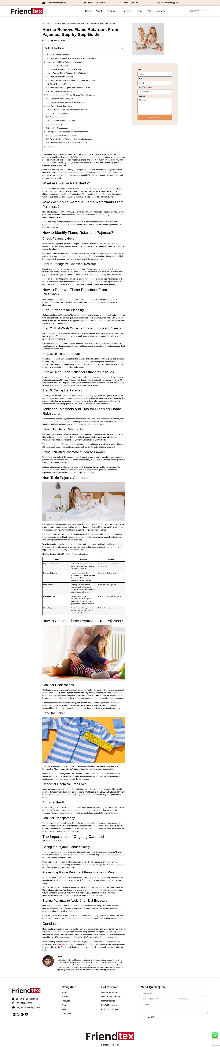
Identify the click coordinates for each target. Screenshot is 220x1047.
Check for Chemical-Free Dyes (62, 121)
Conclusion (51, 146)
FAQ (149, 11)
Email (140, 79)
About (99, 11)
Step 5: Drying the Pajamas (61, 91)
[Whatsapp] (18, 1014)
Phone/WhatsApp (145, 87)
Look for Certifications (59, 113)
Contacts (160, 11)
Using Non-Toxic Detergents (61, 99)
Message (141, 96)
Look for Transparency (59, 128)
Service (126, 11)
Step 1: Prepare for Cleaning (61, 77)
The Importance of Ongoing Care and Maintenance (67, 132)
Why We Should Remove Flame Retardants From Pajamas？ (71, 58)
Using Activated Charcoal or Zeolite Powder (68, 102)
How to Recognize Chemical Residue (65, 69)
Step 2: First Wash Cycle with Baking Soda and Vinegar (72, 80)
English (196, 11)
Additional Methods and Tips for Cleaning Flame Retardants (71, 95)
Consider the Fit (56, 124)
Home (88, 11)
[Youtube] (26, 1014)
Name (140, 70)
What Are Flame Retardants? (58, 55)
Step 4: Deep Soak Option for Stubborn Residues (70, 88)
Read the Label (56, 117)
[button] (122, 48)
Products (111, 11)
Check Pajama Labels (59, 66)
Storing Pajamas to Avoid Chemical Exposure (68, 143)
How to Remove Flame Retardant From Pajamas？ (67, 73)
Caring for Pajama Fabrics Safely (63, 135)
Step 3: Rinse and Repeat (60, 84)
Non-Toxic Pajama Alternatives (59, 106)
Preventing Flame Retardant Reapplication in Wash (71, 139)
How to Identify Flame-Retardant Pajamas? (64, 62)
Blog (140, 11)
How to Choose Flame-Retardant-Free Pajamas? (67, 110)
